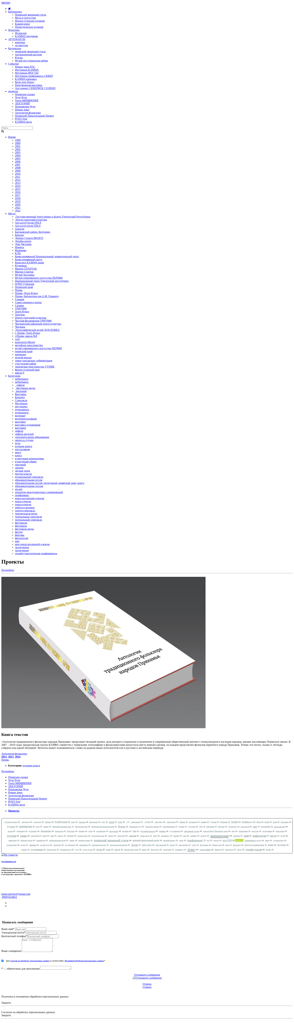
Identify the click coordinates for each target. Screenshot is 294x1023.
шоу (17, 541)
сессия (23, 845)
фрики (270, 845)
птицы (267, 840)
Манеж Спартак (24, 271)
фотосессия (21, 538)
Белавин (204, 822)
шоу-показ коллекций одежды (32, 544)
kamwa (82, 822)
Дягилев (213, 822)
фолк (227, 845)
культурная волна (98, 836)
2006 (17, 161)
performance (21, 378)
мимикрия (219, 836)
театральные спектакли (28, 516)
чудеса (147, 822)
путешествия (11, 845)
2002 (17, 149)
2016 (17, 192)
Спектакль (21, 400)
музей (283, 836)
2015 (17, 189)
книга (18, 455)
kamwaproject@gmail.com (15, 894)
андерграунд (232, 827)
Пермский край (24, 287)
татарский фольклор (99, 845)
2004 (17, 155)
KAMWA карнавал (26, 79)
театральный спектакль (28, 519)
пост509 (227, 840)
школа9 (117, 849)
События (13, 63)
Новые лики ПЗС (25, 66)
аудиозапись (22, 409)
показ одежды (23, 501)
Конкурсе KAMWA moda (29, 262)
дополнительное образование (32, 437)
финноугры (217, 845)
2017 (17, 195)
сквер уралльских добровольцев (33, 360)
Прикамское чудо (135, 827)
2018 (17, 198)
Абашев (182, 822)
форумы (19, 535)
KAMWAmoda (61, 822)
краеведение (83, 836)
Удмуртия (191, 827)
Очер (37, 827)
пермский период (169, 840)
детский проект (10, 822)
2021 (17, 207)
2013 (17, 183)
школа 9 (19, 372)
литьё (155, 836)
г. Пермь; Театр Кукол (27, 333)
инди (233, 831)
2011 (17, 176)
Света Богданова (152, 827)
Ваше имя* (7, 929)
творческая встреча (26, 513)
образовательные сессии (29, 486)
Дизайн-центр (23, 241)
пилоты (216, 840)
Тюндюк (20, 314)
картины (20, 42)
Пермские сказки (25, 94)
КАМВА (234, 822)
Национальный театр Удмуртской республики (42, 280)
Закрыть (6, 1002)
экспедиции (22, 547)
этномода (218, 850)
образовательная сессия (28, 479)
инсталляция (22, 449)
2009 (17, 170)
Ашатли (19, 228)
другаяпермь (175, 831)
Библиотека (15, 11)
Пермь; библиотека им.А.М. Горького (37, 296)
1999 (17, 140)
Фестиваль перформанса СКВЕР (34, 76)
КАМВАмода (247, 822)
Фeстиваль (21, 403)
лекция (132, 835)
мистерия (236, 836)
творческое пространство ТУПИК (34, 366)
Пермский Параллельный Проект (34, 115)
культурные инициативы (29, 458)
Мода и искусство (25, 17)
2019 (17, 201)
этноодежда (229, 850)
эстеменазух (179, 850)
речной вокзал (23, 357)
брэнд (90, 831)
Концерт (20, 397)
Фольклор (21, 33)
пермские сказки (84, 840)
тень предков (183, 845)
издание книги (23, 446)
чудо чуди (87, 849)
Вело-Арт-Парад (24, 82)
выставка (20, 421)
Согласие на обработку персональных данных (28, 1012)
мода (273, 835)
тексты (172, 845)
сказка (32, 845)
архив (10, 831)
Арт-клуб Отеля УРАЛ (28, 222)
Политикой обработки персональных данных (84, 961)
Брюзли (19, 235)
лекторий (21, 391)
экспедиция (22, 550)
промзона (20, 354)
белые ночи (59, 831)
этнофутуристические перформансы (36, 553)
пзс (208, 840)
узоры (194, 845)
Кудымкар (21, 265)
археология (279, 826)
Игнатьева (223, 822)
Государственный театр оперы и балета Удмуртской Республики (52, 216)
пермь (181, 840)
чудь (99, 849)
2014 (17, 186)
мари (184, 836)
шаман (108, 850)
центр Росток (51, 850)
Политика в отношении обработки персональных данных (35, 996)
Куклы (19, 57)
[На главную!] (9, 8)
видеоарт (20, 415)
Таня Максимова (169, 827)
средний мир (70, 845)
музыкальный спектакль (29, 476)
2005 (17, 158)
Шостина (221, 827)
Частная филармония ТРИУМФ (33, 320)
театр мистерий (161, 845)
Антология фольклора (28, 112)
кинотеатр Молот (25, 342)
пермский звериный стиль (30, 51)
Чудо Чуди (21, 97)
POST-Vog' (21, 118)
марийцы (193, 836)
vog (120, 822)
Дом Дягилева (23, 244)
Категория (14, 375)
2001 (17, 146)
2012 (17, 179)
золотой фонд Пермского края (215, 831)
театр (134, 845)
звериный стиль (191, 831)
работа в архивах (25, 507)
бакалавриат (46, 831)
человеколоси (65, 849)
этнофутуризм (254, 849)
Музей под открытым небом (31, 60)
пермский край (23, 351)
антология (245, 827)
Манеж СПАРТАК (26, 268)
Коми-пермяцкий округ (28, 259)
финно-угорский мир (27, 369)
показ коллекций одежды (29, 498)
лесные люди (22, 470)
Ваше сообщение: (11, 951)
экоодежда (25, 822)
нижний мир (40, 840)
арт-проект (21, 406)
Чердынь (20, 326)
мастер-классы (23, 473)
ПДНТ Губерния (24, 284)
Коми (275, 822)
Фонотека (14, 30)
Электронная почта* (13, 932)
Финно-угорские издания (30, 20)
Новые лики (22, 109)
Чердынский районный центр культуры (38, 323)
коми (52, 836)
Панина (45, 827)
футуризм (281, 845)
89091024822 (9, 897)
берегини (71, 831)
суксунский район (25, 363)
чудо (77, 849)
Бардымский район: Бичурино (32, 231)
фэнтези (24, 850)
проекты (13, 91)
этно (191, 849)
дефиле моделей (24, 434)
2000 (17, 143)
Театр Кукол (22, 311)
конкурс (60, 836)
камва (23, 835)
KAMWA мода (23, 121)
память (72, 840)
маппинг (176, 836)
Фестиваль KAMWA (27, 69)
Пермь (18, 290)
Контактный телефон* (14, 936)
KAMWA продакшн (26, 36)
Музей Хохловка (24, 274)
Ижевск (19, 247)
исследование (267, 831)
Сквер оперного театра (28, 302)
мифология (259, 835)
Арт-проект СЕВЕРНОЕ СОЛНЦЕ (35, 88)
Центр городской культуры (31, 219)
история (11, 835)
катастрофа (35, 836)
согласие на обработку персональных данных (30, 961)
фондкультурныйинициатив (254, 845)
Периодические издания (29, 27)
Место (11, 213)
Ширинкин (210, 827)
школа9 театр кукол (131, 850)
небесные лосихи (26, 840)
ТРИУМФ (21, 308)
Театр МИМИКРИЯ (26, 100)
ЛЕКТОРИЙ (22, 103)
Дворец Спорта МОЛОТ (29, 238)
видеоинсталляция (26, 418)
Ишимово (20, 250)
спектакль (57, 845)
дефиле (20, 385)
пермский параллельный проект (145, 840)
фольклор (237, 845)
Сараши (19, 299)
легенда (110, 836)
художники (37, 849)
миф (246, 835)
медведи (203, 836)
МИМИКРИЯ (25, 826)
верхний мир (100, 831)
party (103, 822)
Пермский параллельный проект (102, 827)
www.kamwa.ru (8, 861)
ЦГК (201, 827)
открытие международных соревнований (39, 492)
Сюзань (19, 305)
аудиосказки (21, 831)
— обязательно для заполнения (20, 968)
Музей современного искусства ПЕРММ (38, 277)
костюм (70, 836)
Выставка (20, 394)
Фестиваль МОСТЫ (26, 72)
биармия (82, 831)
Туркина (181, 827)
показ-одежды (23, 504)
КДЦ (18, 253)
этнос (239, 849)
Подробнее (7, 570)
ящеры (268, 850)
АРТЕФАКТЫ (16, 39)
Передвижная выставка (28, 85)
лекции (19, 467)
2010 (17, 173)
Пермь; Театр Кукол (26, 293)
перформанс (22, 495)
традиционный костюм (28, 54)
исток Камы (280, 831)
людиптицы (165, 836)
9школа (48, 822)
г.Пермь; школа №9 (26, 336)
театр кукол (147, 845)
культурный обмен (26, 461)
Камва (267, 822)
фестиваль (21, 525)
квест (18, 452)
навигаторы (13, 840)
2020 (17, 204)
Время (11, 137)
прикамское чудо (253, 840)
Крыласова (285, 822)
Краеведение (22, 23)
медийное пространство (29, 345)
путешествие (278, 840)
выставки (20, 427)
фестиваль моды (25, 388)
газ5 (17, 339)
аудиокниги (22, 412)
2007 (17, 164)
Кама (259, 822)
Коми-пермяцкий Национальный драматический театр (47, 256)
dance (73, 822)
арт (255, 826)
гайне (134, 831)
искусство (255, 831)
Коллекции (14, 48)
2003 (17, 152)
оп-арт (18, 489)
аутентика (33, 831)
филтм (18, 532)
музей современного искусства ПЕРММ (38, 348)
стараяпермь (83, 845)
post (111, 822)
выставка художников (27, 424)
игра (17, 443)
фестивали (21, 522)
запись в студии (24, 440)
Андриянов (193, 822)
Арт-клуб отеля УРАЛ (27, 225)
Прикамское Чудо (25, 106)
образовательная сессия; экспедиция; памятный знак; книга (49, 483)
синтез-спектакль (25, 510)
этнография (205, 849)
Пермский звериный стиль (30, 14)
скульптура (21, 45)
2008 (17, 167)
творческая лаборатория (118, 845)
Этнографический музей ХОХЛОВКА (37, 329)
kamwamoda (93, 822)
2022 (17, 210)
